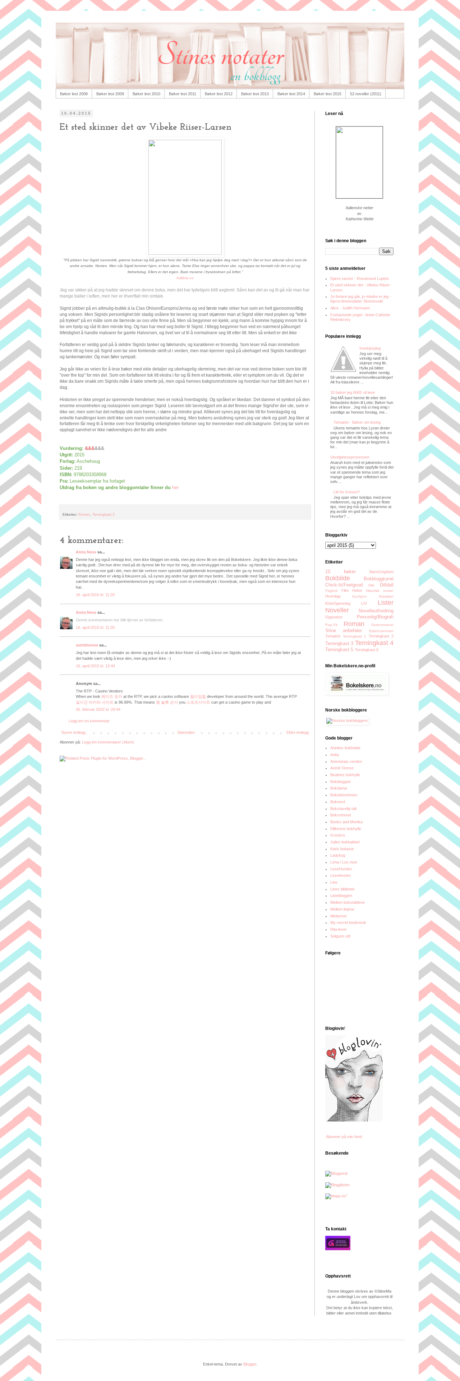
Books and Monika (346, 822)
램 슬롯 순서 (167, 702)
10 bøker (340, 571)
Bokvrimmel (340, 815)
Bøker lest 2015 (327, 94)
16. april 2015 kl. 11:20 (95, 595)
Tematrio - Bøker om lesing (357, 422)
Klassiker (386, 596)
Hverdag (332, 596)
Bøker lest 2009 (110, 94)
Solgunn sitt (340, 936)
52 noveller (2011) (365, 94)
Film (345, 590)
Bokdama (338, 788)
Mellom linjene (342, 909)
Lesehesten (340, 875)
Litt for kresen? (347, 492)
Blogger (249, 1364)
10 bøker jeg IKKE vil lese (352, 392)
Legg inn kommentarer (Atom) (108, 742)
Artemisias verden (346, 761)
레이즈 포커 (111, 696)
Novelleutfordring (376, 610)
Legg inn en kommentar (89, 721)
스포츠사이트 (198, 702)
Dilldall (387, 585)
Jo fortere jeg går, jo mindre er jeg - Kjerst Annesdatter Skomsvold (360, 298)
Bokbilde (337, 578)
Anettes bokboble (345, 748)
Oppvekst (333, 617)
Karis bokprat (342, 849)
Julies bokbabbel (344, 842)
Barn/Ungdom (381, 572)
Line (333, 882)
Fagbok (331, 591)
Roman (84, 514)
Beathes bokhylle (345, 775)
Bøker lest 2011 (182, 94)
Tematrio (332, 636)
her (175, 487)
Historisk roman (380, 591)
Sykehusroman (381, 631)
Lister (386, 602)
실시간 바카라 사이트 (95, 702)
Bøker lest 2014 (291, 94)
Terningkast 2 (381, 636)
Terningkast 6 (366, 650)
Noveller (337, 610)
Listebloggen (341, 895)
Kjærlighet (359, 596)
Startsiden (186, 732)
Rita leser (338, 929)
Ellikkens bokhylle (345, 829)
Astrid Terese (342, 768)
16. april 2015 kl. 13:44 (95, 666)
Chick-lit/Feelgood (344, 585)
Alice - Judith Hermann (350, 308)
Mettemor (338, 916)
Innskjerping (370, 348)
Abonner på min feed (343, 1136)
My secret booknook (348, 922)
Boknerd (337, 802)
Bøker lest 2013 (255, 94)
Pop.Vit (331, 625)
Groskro (337, 835)
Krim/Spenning (337, 603)
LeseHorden (341, 869)
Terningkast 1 (355, 636)
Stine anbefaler (343, 630)
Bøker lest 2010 (146, 94)
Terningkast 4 (374, 642)
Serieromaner (382, 625)
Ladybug (337, 855)
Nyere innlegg (73, 732)
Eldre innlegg (297, 732)
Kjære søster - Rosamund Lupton (359, 278)
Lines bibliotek (342, 889)
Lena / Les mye (343, 862)
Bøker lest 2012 (219, 94)
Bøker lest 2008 (74, 94)
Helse (357, 590)
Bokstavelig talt (343, 808)
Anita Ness (86, 552)
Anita (334, 754)
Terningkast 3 (103, 514)
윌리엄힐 (198, 696)
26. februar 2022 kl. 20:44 (98, 709)
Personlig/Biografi (375, 617)
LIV (364, 603)
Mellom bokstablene (347, 902)
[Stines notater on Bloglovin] (354, 1120)
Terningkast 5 (339, 649)
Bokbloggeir (340, 781)
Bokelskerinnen (343, 795)
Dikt (371, 585)
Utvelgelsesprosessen (349, 457)
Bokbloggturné (379, 578)
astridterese (87, 645)
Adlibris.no (185, 278)
